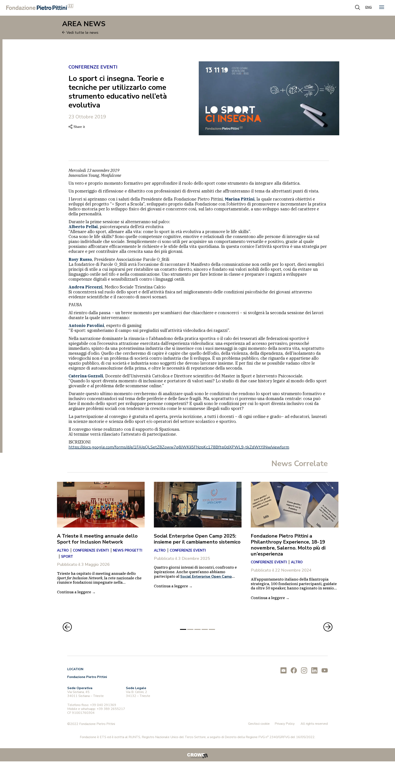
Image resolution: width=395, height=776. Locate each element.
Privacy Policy (285, 723)
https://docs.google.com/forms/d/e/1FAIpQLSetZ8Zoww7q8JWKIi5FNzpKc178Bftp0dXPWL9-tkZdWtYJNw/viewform (179, 447)
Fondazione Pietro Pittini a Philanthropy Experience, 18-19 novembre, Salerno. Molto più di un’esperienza (288, 545)
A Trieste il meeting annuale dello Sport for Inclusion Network (97, 539)
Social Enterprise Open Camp (206, 576)
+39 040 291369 (103, 705)
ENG (368, 7)
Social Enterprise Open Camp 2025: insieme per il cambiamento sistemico (197, 539)
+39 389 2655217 (111, 709)
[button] (381, 7)
